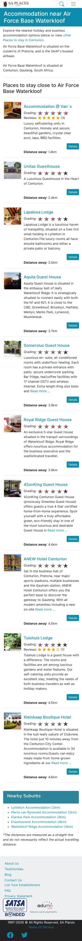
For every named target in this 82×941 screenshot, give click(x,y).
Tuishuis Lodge (38, 638)
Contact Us (13, 880)
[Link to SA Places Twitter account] (24, 936)
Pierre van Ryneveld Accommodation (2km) (44, 812)
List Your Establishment (22, 885)
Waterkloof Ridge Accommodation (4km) (42, 827)
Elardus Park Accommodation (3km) (38, 817)
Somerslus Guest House (47, 345)
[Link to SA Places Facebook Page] (10, 936)
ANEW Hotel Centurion (45, 559)
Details (72, 146)
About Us (12, 863)
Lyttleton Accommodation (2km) (35, 807)
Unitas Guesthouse (42, 166)
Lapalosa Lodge (38, 212)
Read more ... (39, 391)
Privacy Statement (18, 896)
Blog (8, 875)
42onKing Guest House (46, 484)
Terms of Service (41, 927)
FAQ (8, 890)
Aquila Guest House (42, 277)
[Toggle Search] (62, 4)
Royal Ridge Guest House (48, 419)
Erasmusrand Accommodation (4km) (38, 822)
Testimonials (14, 869)
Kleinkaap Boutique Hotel (47, 717)
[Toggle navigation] (73, 4)
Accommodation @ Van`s (48, 106)
